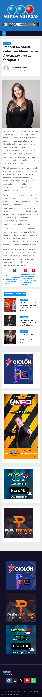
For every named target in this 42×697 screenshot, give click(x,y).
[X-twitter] (21, 680)
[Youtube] (27, 680)
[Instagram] (15, 680)
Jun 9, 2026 (25, 325)
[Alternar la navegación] (38, 34)
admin (33, 325)
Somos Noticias (21, 68)
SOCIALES (7, 43)
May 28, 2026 (26, 339)
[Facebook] (9, 680)
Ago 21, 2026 (25, 307)
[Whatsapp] (33, 680)
